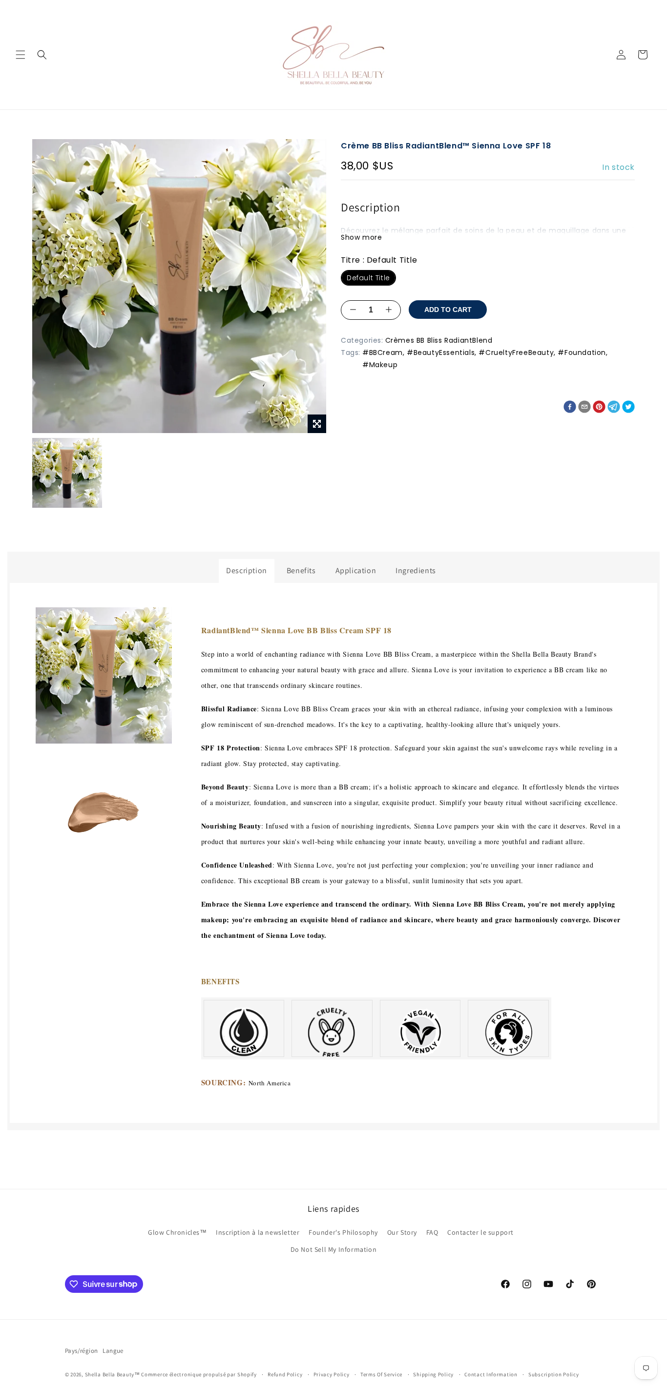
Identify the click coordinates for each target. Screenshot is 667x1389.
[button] (20, 54)
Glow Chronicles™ (177, 1232)
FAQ (432, 1232)
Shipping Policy (433, 1374)
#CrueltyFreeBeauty (516, 352)
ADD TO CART (448, 309)
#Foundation (582, 352)
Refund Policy (285, 1374)
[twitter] (628, 409)
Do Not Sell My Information (334, 1249)
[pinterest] (599, 409)
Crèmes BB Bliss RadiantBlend (439, 340)
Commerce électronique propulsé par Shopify (198, 1374)
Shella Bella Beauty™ (112, 1374)
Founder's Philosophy (343, 1232)
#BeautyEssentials (441, 352)
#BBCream (382, 352)
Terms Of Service (381, 1374)
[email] (584, 409)
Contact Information (490, 1374)
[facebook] (569, 409)
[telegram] (613, 409)
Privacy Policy (331, 1374)
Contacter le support (480, 1232)
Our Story (402, 1232)
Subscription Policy (553, 1374)
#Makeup (379, 365)
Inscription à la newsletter (257, 1232)
